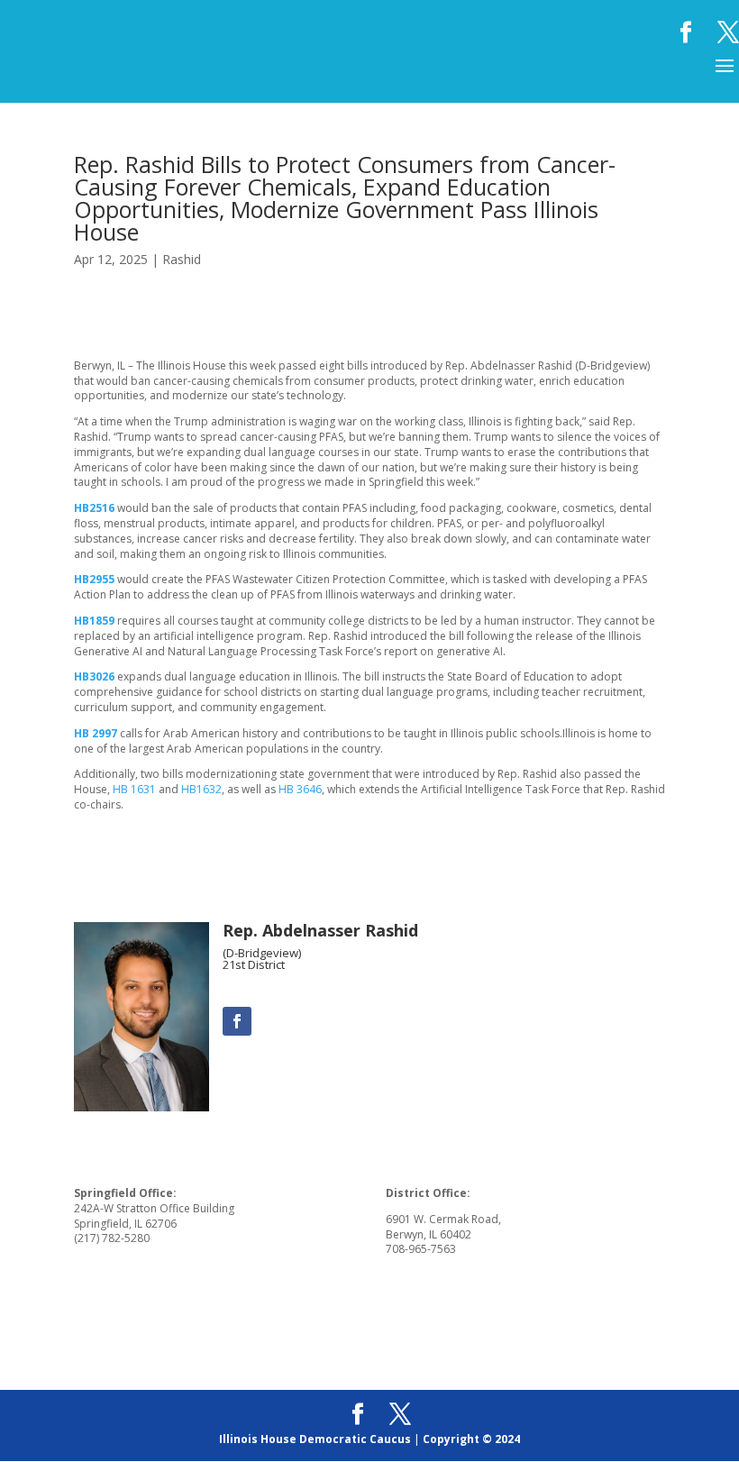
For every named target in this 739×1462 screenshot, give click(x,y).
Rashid (181, 259)
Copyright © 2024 (471, 1439)
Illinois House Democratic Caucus (315, 1439)
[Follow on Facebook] (237, 1021)
